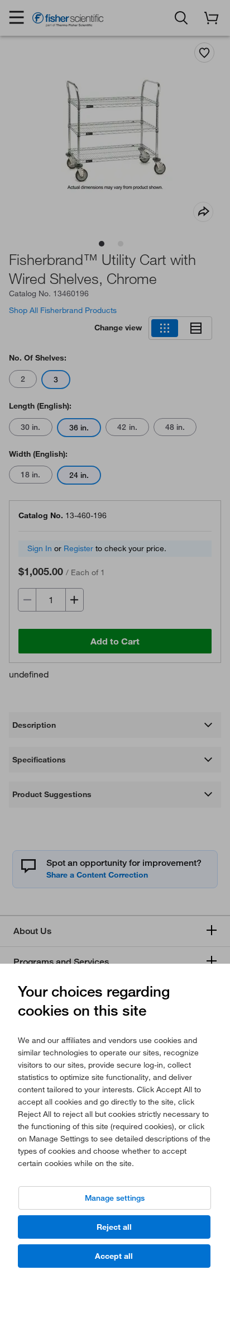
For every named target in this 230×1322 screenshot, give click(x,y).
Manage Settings (115, 1198)
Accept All (114, 1256)
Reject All (114, 1227)
